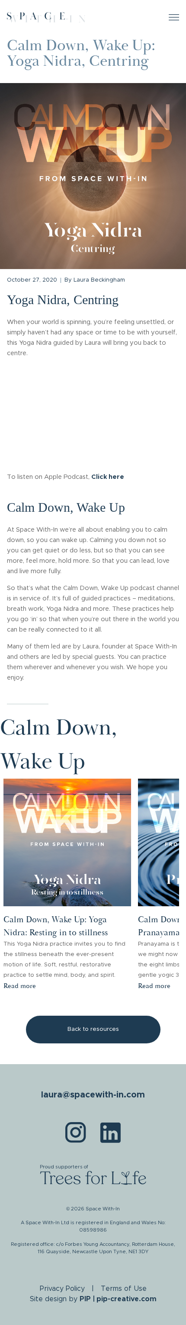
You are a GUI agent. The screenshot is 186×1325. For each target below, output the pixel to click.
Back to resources (93, 1029)
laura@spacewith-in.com (93, 1095)
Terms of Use (124, 1288)
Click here (107, 477)
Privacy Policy (62, 1288)
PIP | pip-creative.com (118, 1299)
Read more (19, 986)
